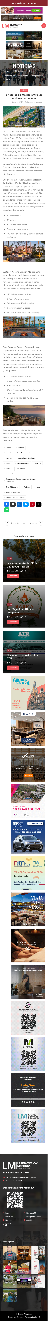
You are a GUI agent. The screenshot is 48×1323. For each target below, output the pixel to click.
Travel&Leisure (12, 487)
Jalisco (8, 463)
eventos (21, 447)
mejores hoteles (23, 463)
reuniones (21, 468)
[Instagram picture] (10, 1253)
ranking (8, 468)
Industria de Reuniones (26, 458)
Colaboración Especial (33, 102)
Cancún (9, 447)
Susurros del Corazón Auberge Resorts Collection (21, 480)
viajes (38, 487)
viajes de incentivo (13, 492)
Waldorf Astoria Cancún (15, 497)
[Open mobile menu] (43, 25)
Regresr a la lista (24, 523)
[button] (6, 504)
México (24, 90)
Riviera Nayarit (11, 474)
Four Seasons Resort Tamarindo (18, 453)
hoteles (9, 458)
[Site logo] (12, 25)
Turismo (27, 487)
